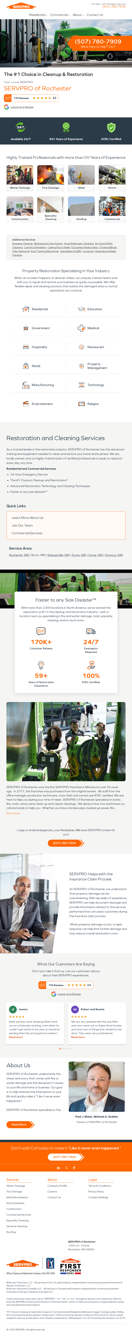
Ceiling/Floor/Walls (59, 247)
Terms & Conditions (99, 1185)
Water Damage (15, 1185)
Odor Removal (20, 251)
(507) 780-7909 (114, 6)
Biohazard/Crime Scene (48, 243)
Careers (52, 1191)
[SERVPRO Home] (21, 5)
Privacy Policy (96, 1191)
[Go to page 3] (66, 1048)
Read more (16, 1037)
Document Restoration (84, 247)
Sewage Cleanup (22, 243)
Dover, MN (95, 555)
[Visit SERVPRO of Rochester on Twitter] (66, 1168)
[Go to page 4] (69, 1048)
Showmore (13, 813)
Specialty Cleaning (17, 1220)
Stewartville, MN (58, 555)
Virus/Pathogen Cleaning (79, 243)
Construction (14, 1208)
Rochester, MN (19, 555)
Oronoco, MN (114, 555)
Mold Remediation (17, 1197)
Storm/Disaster (15, 1203)
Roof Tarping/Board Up (45, 251)
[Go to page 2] (63, 1048)
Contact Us (95, 15)
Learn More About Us (27, 518)
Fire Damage (14, 1191)
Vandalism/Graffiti (70, 251)
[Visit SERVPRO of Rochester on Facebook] (74, 1168)
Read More (19, 1124)
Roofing (11, 1232)
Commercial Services (27, 533)
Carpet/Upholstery (35, 247)
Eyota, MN (79, 555)
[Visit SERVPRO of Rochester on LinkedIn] (58, 1167)
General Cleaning (16, 1226)
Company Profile (57, 1185)
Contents (88, 251)
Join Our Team (22, 525)
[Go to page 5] (71, 1048)
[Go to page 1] (60, 1048)
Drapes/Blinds (108, 247)
